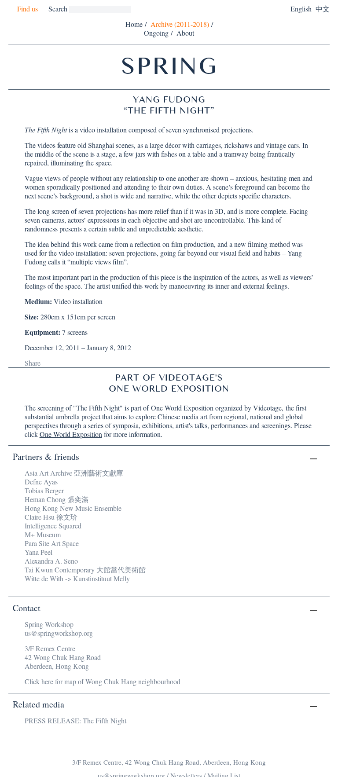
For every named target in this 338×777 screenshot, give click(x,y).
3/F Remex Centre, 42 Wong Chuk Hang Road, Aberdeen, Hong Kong (169, 762)
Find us (27, 8)
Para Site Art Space (52, 543)
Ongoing (156, 32)
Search (57, 8)
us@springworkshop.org (59, 633)
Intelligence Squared (53, 525)
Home (134, 24)
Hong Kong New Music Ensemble (73, 508)
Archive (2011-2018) (180, 24)
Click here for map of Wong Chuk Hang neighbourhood (102, 681)
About (185, 32)
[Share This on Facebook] (47, 362)
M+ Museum (43, 534)
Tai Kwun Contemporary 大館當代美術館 (85, 569)
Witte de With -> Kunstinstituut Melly (77, 578)
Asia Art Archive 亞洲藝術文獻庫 (74, 472)
